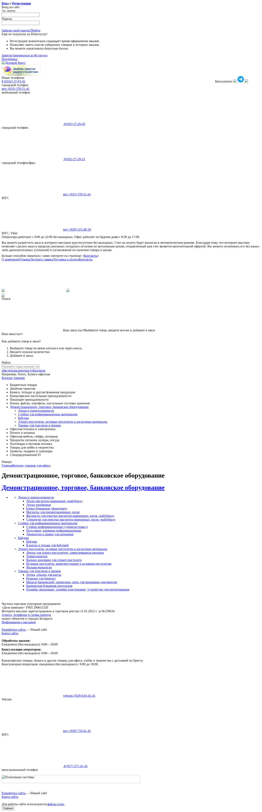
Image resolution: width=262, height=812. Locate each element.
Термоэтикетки (36, 556)
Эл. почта (8, 10)
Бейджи (23, 418)
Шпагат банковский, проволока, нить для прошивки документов (71, 582)
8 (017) (75, 766)
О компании (10, 259)
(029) (77, 229)
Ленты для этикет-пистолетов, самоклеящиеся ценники (65, 552)
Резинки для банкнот (41, 578)
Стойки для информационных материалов (47, 414)
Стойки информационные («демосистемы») (57, 527)
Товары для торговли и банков (39, 425)
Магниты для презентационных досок (53, 512)
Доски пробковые (38, 504)
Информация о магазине (19, 622)
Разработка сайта (14, 629)
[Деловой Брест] (14, 62)
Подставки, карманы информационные (53, 530)
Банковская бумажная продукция (49, 586)
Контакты (90, 255)
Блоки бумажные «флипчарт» (47, 508)
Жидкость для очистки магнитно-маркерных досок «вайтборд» (70, 516)
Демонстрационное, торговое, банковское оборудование (83, 487)
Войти (35, 30)
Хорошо (8, 808)
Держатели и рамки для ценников (49, 534)
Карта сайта (10, 633)
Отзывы (24, 259)
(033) (77, 194)
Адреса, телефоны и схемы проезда (26, 615)
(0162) (74, 124)
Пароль (7, 18)
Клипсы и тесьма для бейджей (47, 545)
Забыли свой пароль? (16, 30)
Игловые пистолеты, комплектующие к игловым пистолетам (68, 563)
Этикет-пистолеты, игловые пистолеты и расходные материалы (62, 421)
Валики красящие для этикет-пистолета (54, 560)
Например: (10, 374)
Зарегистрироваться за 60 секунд (24, 55)
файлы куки (55, 804)
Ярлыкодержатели (39, 567)
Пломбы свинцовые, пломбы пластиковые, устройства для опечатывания (77, 589)
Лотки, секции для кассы (43, 574)
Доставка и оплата (66, 259)
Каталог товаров (13, 378)
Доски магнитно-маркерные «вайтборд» (54, 501)
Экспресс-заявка (41, 259)
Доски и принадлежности (36, 410)
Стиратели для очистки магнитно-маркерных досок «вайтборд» (71, 519)
